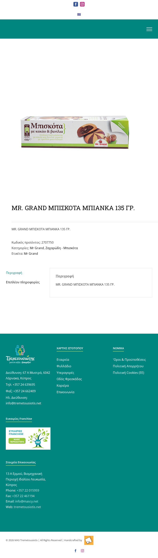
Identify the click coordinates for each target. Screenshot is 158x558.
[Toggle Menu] (149, 29)
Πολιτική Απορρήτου (128, 366)
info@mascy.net (26, 501)
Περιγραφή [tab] (14, 273)
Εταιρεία (63, 359)
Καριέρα (63, 385)
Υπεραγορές (65, 373)
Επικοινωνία (65, 392)
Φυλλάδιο (64, 366)
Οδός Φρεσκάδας (69, 379)
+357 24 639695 (24, 384)
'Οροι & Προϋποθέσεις (129, 359)
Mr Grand (37, 248)
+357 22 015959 (28, 490)
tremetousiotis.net (27, 507)
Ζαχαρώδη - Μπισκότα (61, 248)
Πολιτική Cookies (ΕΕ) (128, 373)
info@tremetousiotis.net (23, 403)
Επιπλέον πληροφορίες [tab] (23, 282)
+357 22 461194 (23, 496)
